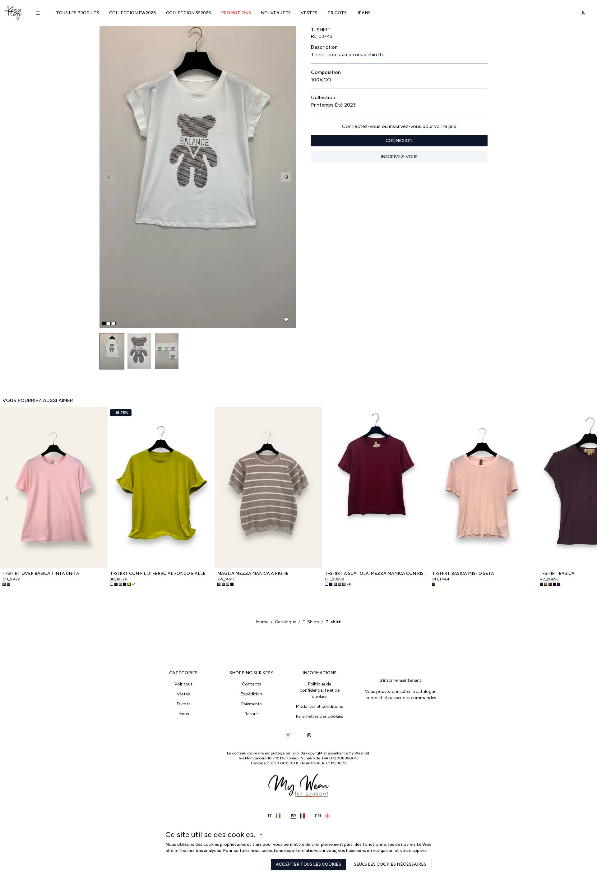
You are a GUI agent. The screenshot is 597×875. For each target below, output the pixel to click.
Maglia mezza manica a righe (253, 573)
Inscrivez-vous (399, 156)
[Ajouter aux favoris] (286, 319)
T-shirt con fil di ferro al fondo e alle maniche (161, 573)
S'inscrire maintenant (401, 680)
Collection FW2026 (132, 13)
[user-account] (583, 13)
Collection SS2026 (188, 13)
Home (262, 622)
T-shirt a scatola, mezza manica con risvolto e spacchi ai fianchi (376, 573)
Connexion (399, 140)
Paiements (251, 704)
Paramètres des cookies (319, 716)
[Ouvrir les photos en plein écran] (195, 177)
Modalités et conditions (319, 706)
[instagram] (287, 735)
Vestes (309, 13)
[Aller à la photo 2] (109, 323)
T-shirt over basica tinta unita (40, 573)
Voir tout (183, 684)
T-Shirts (311, 622)
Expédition (251, 694)
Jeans (364, 13)
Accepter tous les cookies (308, 864)
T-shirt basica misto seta (463, 573)
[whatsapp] (309, 735)
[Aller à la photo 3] (114, 323)
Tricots (337, 13)
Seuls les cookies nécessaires (390, 864)
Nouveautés (276, 13)
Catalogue (285, 622)
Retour (251, 714)
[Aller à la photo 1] (104, 323)
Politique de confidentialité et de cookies (320, 690)
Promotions (236, 13)
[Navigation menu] (38, 13)
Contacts (251, 684)
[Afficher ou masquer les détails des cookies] (260, 834)
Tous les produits (77, 13)
